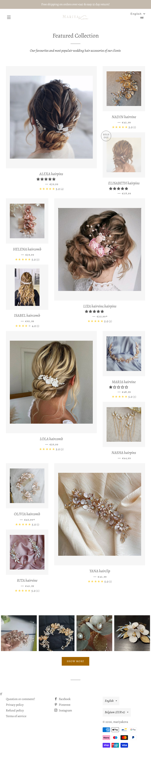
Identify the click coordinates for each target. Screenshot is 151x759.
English (109, 701)
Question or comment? (20, 699)
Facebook (64, 699)
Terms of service (16, 716)
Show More (75, 661)
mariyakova (120, 722)
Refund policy (15, 710)
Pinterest (64, 705)
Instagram (65, 710)
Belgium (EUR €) (115, 712)
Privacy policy (15, 705)
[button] (46, 179)
